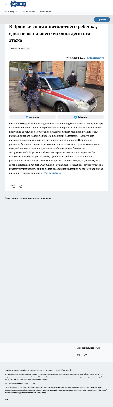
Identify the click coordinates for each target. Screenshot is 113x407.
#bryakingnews (52, 172)
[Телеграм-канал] (80, 117)
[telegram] (21, 187)
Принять (102, 19)
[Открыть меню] (5, 4)
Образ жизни (46, 11)
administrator (95, 57)
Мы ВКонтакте (28, 11)
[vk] (12, 187)
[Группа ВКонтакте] (32, 117)
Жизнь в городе (20, 48)
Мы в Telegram (10, 11)
